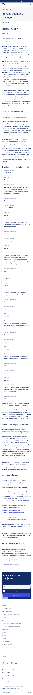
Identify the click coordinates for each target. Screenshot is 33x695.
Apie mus (4, 605)
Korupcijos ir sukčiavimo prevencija (10, 647)
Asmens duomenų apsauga (8, 9)
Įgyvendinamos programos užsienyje (11, 626)
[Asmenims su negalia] (12, 1)
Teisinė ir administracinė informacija (10, 614)
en (30, 1)
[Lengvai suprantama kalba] (21, 1)
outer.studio (16, 688)
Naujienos (4, 632)
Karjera (3, 620)
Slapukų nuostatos (6, 692)
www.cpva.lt (16, 48)
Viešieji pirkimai (5, 641)
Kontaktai (4, 617)
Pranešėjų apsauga (6, 650)
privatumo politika (15, 591)
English (29, 692)
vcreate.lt (8, 688)
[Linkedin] (12, 663)
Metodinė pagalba (6, 629)
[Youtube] (16, 663)
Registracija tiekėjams (7, 644)
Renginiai (4, 635)
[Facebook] (3, 663)
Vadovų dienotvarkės (7, 611)
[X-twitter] (7, 663)
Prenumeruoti (15, 595)
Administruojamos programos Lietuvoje (11, 623)
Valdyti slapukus (6, 33)
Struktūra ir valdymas (7, 608)
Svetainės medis (6, 656)
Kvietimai (4, 638)
